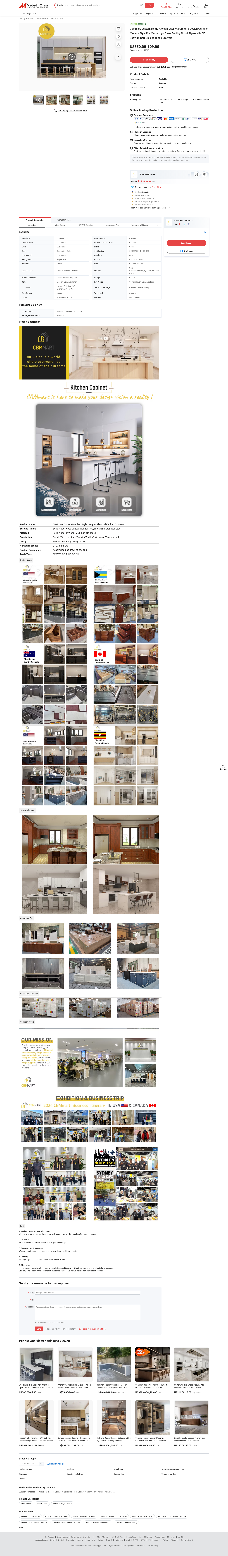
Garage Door (119, 1474)
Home (21, 19)
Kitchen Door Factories (30, 1516)
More (21, 1527)
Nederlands (119, 1540)
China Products (62, 1537)
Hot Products (49, 1537)
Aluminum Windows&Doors (173, 1469)
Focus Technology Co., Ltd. (96, 1546)
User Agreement (128, 1546)
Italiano (101, 1540)
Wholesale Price (117, 1537)
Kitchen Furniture (42, 19)
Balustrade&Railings (74, 1474)
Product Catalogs (56, 1464)
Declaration (141, 1546)
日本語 (143, 1540)
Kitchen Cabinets (57, 19)
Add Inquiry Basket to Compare (72, 110)
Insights (181, 1537)
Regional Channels (145, 1537)
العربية (128, 1540)
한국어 (135, 1540)
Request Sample (179, 67)
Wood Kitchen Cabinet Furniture (34, 1522)
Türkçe (165, 1540)
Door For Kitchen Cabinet (142, 1516)
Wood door (118, 1469)
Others (22, 1478)
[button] (153, 225)
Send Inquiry (149, 59)
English (52, 1540)
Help (162, 13)
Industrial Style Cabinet (62, 1503)
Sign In (134, 207)
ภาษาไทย (157, 1540)
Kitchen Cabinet (25, 1469)
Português (70, 1540)
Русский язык (90, 1540)
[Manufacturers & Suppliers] (33, 5)
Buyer (148, 13)
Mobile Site (171, 1537)
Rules (207, 13)
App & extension (176, 13)
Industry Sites (131, 1537)
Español (61, 1540)
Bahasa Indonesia (187, 1540)
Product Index (160, 1537)
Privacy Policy (153, 1546)
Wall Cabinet (26, 1503)
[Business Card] (205, 231)
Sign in (206, 7)
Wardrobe (70, 1469)
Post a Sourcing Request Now (92, 1329)
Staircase (23, 1474)
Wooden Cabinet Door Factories (114, 1516)
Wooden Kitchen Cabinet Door (98, 1522)
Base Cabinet (42, 1503)
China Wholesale (103, 1537)
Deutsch (109, 1540)
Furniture (29, 19)
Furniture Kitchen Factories (84, 1516)
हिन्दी (149, 1540)
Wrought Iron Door (169, 1474)
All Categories (28, 13)
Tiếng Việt (174, 1540)
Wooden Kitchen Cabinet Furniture (172, 1516)
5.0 (176, 224)
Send (39, 1329)
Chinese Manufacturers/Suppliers (82, 1537)
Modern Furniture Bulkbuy (126, 1522)
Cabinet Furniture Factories (56, 1516)
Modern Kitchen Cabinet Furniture (66, 1522)
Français (80, 1540)
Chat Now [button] (191, 59)
